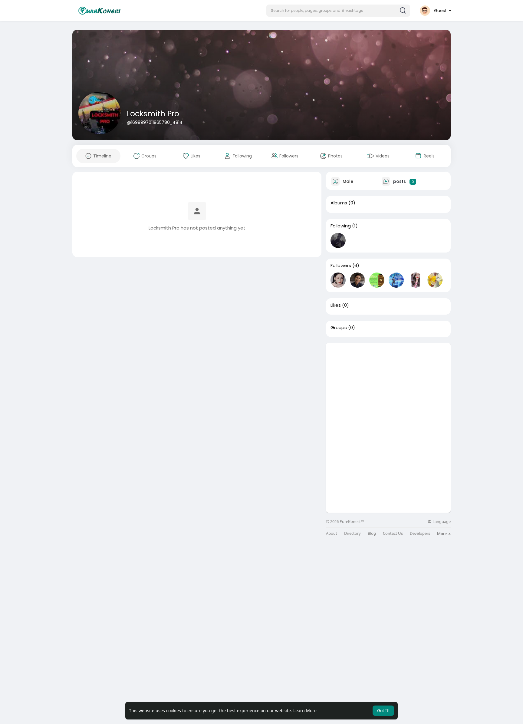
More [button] (442, 533)
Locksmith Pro (153, 113)
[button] (338, 11)
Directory (352, 533)
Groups (339, 327)
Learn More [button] (305, 710)
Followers (341, 265)
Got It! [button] (383, 710)
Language (441, 522)
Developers (420, 533)
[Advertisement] (388, 385)
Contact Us (393, 533)
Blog (372, 533)
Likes (336, 305)
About (331, 533)
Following (341, 225)
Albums (339, 202)
